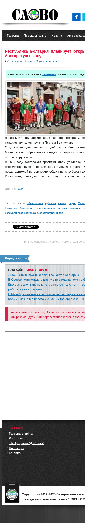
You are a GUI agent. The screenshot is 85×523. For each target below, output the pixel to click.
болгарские (27, 208)
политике (75, 208)
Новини (56, 35)
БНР (20, 188)
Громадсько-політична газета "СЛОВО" (35, 14)
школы (62, 203)
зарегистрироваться (57, 317)
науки (72, 203)
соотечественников (51, 213)
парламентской (46, 208)
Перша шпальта (35, 35)
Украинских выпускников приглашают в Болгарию (43, 275)
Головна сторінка (21, 433)
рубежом (50, 203)
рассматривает (14, 213)
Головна (13, 35)
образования (35, 203)
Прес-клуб (16, 448)
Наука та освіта (47, 61)
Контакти (15, 453)
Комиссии (11, 208)
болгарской (31, 213)
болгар (62, 208)
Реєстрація (16, 438)
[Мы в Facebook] (77, 17)
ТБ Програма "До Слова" (26, 443)
